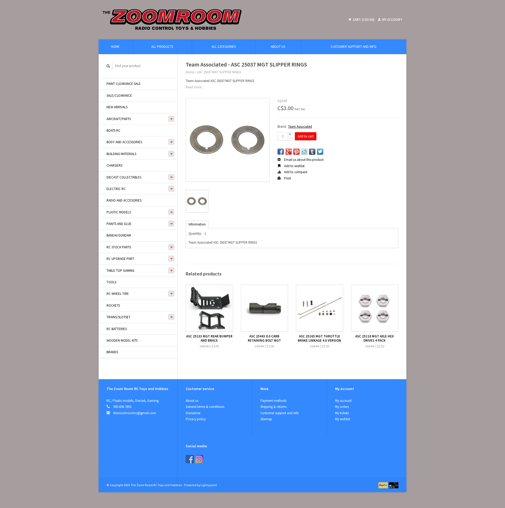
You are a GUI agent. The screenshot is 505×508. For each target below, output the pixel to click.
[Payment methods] (383, 485)
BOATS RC (113, 130)
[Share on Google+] (288, 151)
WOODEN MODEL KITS (122, 340)
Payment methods (273, 400)
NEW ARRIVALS (117, 107)
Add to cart (306, 136)
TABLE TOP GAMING (120, 270)
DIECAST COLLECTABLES (124, 177)
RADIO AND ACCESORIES (124, 200)
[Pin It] (296, 151)
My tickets (342, 413)
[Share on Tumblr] (312, 151)
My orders (342, 406)
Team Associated (300, 126)
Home (115, 46)
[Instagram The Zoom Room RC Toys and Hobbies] (199, 459)
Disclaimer (193, 413)
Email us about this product (303, 159)
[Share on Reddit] (304, 151)
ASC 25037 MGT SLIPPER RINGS (219, 72)
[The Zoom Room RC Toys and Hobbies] (211, 20)
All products (162, 46)
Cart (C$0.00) (363, 19)
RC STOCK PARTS (119, 247)
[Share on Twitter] (320, 151)
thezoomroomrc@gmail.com (134, 413)
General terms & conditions (205, 406)
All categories (224, 46)
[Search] (108, 66)
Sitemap (266, 419)
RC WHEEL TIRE (118, 293)
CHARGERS (114, 165)
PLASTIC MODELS (119, 212)
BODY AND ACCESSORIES (124, 142)
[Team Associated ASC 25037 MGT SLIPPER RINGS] (227, 140)
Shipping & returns (273, 406)
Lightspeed (209, 485)
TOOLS (111, 282)
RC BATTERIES (117, 329)
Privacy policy (196, 419)
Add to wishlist (294, 166)
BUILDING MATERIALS (121, 154)
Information (197, 224)
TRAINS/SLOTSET (118, 317)
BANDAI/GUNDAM (119, 235)
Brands (112, 352)
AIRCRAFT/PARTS (119, 119)
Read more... (195, 87)
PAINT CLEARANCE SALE (124, 83)
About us (278, 46)
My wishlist (342, 419)
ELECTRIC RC (116, 189)
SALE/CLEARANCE (119, 95)
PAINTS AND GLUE (119, 224)
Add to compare (295, 172)
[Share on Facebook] (280, 151)
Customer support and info (353, 46)
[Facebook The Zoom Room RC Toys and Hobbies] (190, 459)
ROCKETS (113, 305)
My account (391, 19)
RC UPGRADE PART (120, 258)
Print (287, 178)
